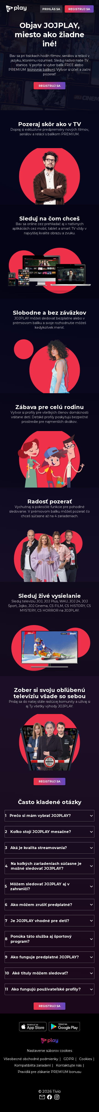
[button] (49, 815)
